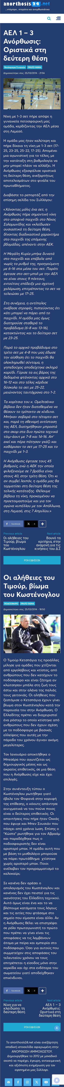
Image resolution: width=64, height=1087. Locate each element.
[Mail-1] (8, 1082)
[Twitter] (37, 1082)
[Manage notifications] (57, 1080)
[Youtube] (46, 1082)
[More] (42, 523)
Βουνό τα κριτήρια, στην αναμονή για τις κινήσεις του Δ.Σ (47, 543)
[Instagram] (27, 1082)
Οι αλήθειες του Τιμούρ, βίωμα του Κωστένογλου (16, 543)
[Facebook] (18, 1082)
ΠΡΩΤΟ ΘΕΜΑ (34, 67)
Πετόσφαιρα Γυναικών (14, 67)
